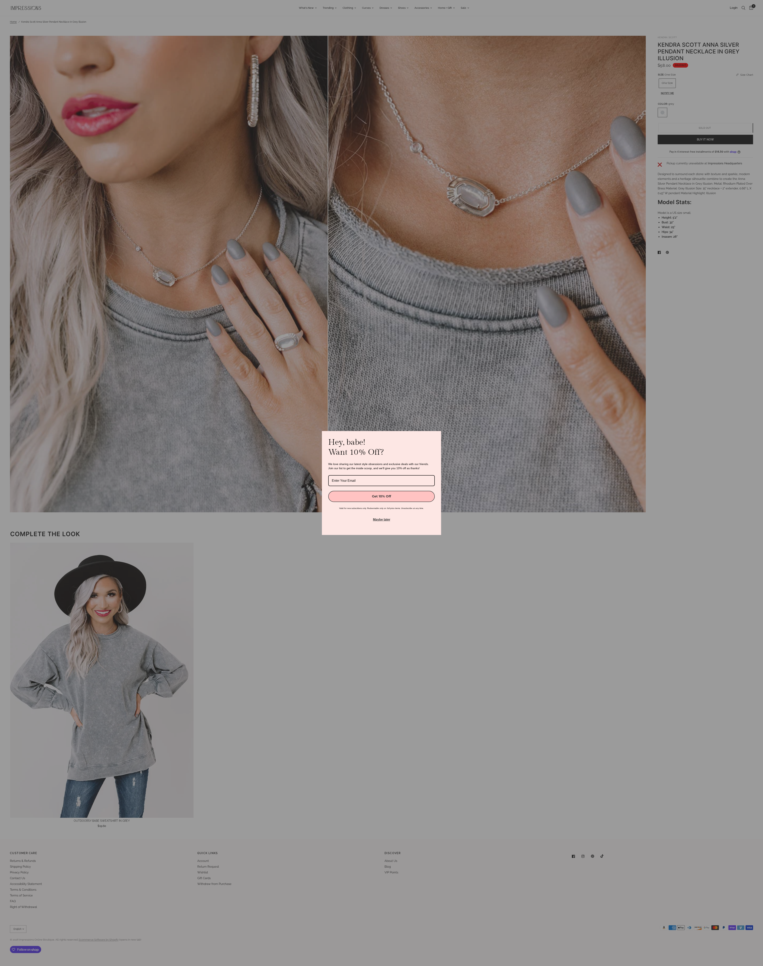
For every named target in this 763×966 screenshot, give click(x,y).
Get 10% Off (381, 496)
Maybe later (381, 519)
